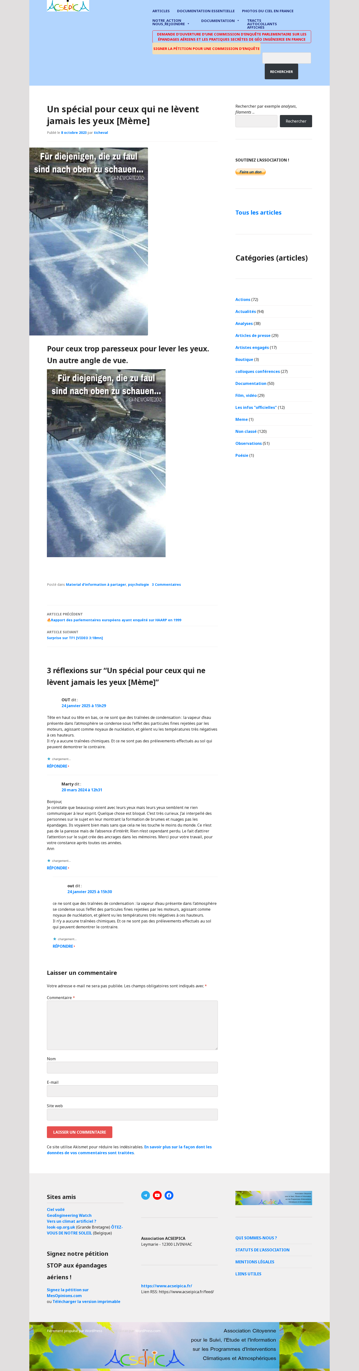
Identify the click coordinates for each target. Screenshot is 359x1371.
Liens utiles (248, 1274)
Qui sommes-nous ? (256, 1238)
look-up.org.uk (61, 1227)
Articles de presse (253, 335)
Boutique (244, 359)
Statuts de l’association (262, 1250)
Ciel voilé (56, 1209)
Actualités (245, 311)
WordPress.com (147, 1330)
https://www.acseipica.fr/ (166, 1286)
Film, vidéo (246, 395)
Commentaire (61, 997)
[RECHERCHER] (290, 57)
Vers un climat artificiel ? (71, 1221)
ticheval (101, 132)
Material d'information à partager (96, 584)
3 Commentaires (166, 584)
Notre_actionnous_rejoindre (168, 22)
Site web (55, 1105)
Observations (248, 443)
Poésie (241, 455)
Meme (241, 419)
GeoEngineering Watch (69, 1215)
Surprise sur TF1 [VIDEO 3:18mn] (75, 635)
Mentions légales (254, 1262)
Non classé (246, 431)
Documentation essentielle (206, 10)
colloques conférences (257, 371)
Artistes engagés (252, 347)
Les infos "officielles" (256, 407)
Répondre (57, 766)
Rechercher (281, 71)
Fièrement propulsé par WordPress (74, 1330)
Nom (51, 1058)
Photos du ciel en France (268, 10)
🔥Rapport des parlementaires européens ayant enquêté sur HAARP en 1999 (114, 617)
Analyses (244, 323)
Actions (242, 299)
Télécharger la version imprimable (86, 1301)
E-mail (53, 1082)
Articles (161, 10)
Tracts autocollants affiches (262, 23)
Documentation (218, 20)
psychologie (138, 584)
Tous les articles (258, 212)
